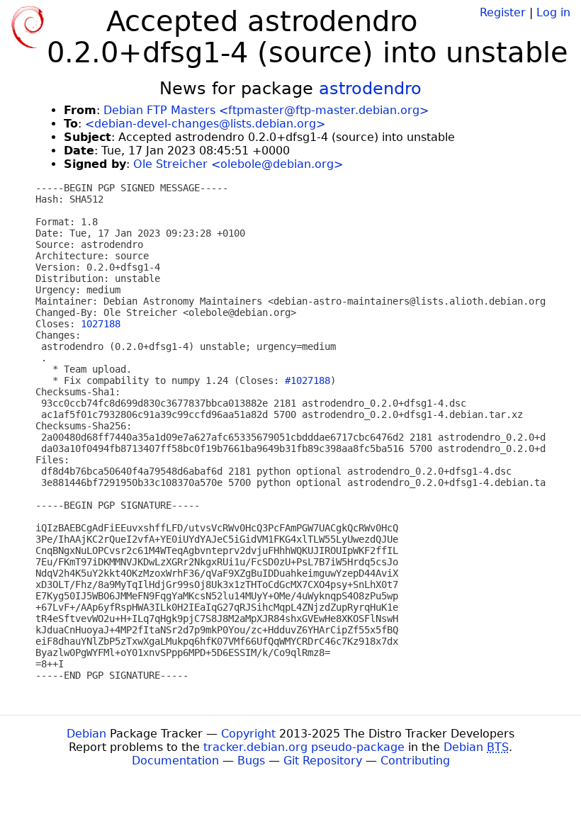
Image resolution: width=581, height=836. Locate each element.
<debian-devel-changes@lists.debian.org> (205, 123)
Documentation (175, 760)
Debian (86, 733)
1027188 (100, 323)
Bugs (251, 760)
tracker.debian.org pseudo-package (304, 747)
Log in (553, 12)
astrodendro (370, 88)
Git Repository (322, 760)
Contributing (415, 760)
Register (503, 12)
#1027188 (307, 380)
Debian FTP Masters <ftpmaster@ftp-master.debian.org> (266, 110)
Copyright (248, 733)
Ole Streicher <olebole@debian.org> (238, 164)
